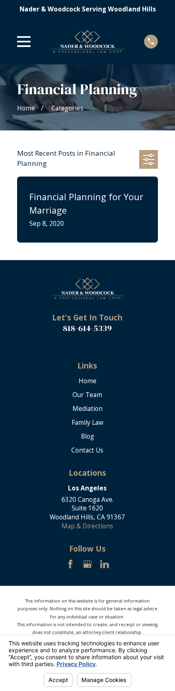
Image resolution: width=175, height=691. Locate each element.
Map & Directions (87, 525)
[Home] (87, 41)
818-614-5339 (87, 328)
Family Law (87, 422)
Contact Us (87, 450)
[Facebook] (70, 564)
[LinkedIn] (104, 564)
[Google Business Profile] (87, 564)
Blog (87, 436)
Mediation (87, 408)
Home (87, 380)
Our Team (87, 394)
